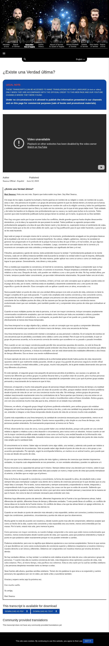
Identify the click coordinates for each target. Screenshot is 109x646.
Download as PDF (16, 611)
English (79, 59)
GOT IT (88, 641)
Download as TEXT (45, 611)
